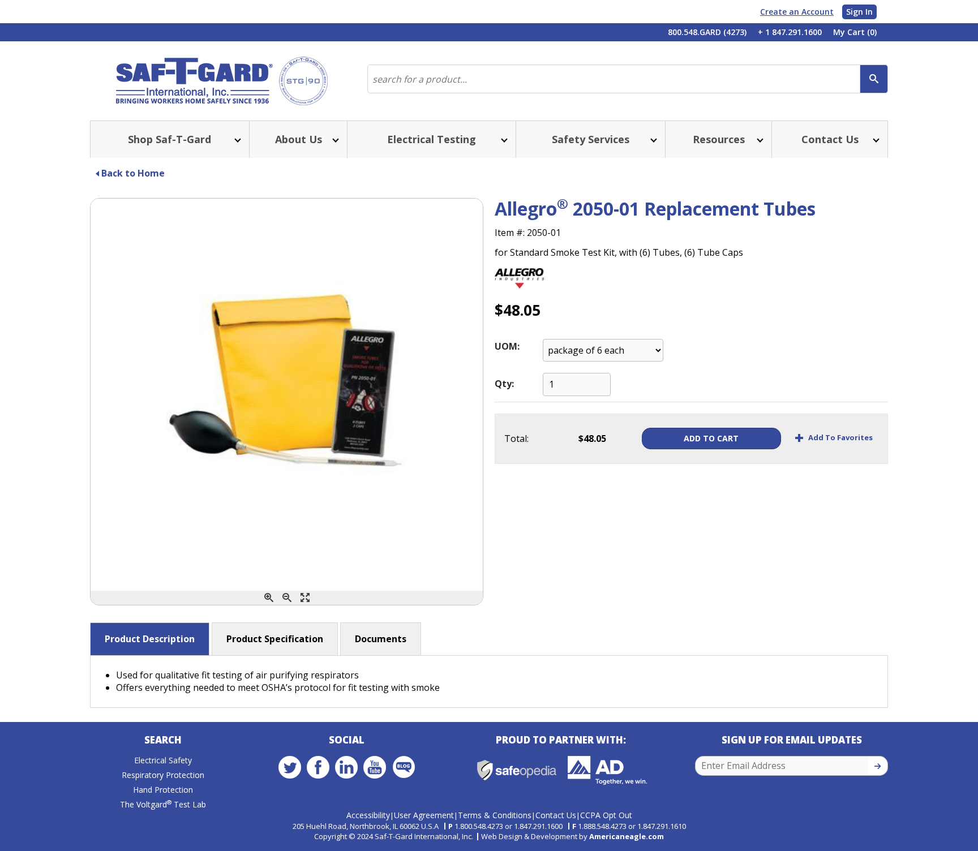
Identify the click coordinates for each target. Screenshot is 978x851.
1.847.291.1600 (538, 826)
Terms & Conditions (494, 815)
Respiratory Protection (163, 775)
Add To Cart (711, 438)
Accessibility (368, 815)
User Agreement (424, 815)
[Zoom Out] (287, 598)
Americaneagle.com (626, 836)
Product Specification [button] (274, 639)
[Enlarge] (305, 598)
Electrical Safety (163, 760)
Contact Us (555, 815)
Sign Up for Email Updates (792, 739)
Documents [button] (380, 639)
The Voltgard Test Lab (163, 804)
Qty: (504, 383)
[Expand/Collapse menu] (236, 139)
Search (163, 739)
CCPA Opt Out (606, 815)
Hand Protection (163, 789)
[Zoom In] (269, 598)
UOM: (507, 346)
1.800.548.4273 (478, 826)
